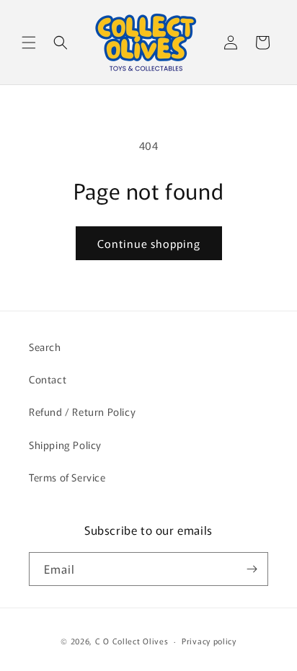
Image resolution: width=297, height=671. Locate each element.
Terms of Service (67, 477)
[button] (29, 42)
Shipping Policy (65, 444)
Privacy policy (209, 640)
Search (45, 346)
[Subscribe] (251, 569)
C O (103, 640)
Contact (47, 379)
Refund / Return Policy (82, 411)
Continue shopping (148, 243)
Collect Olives (140, 640)
